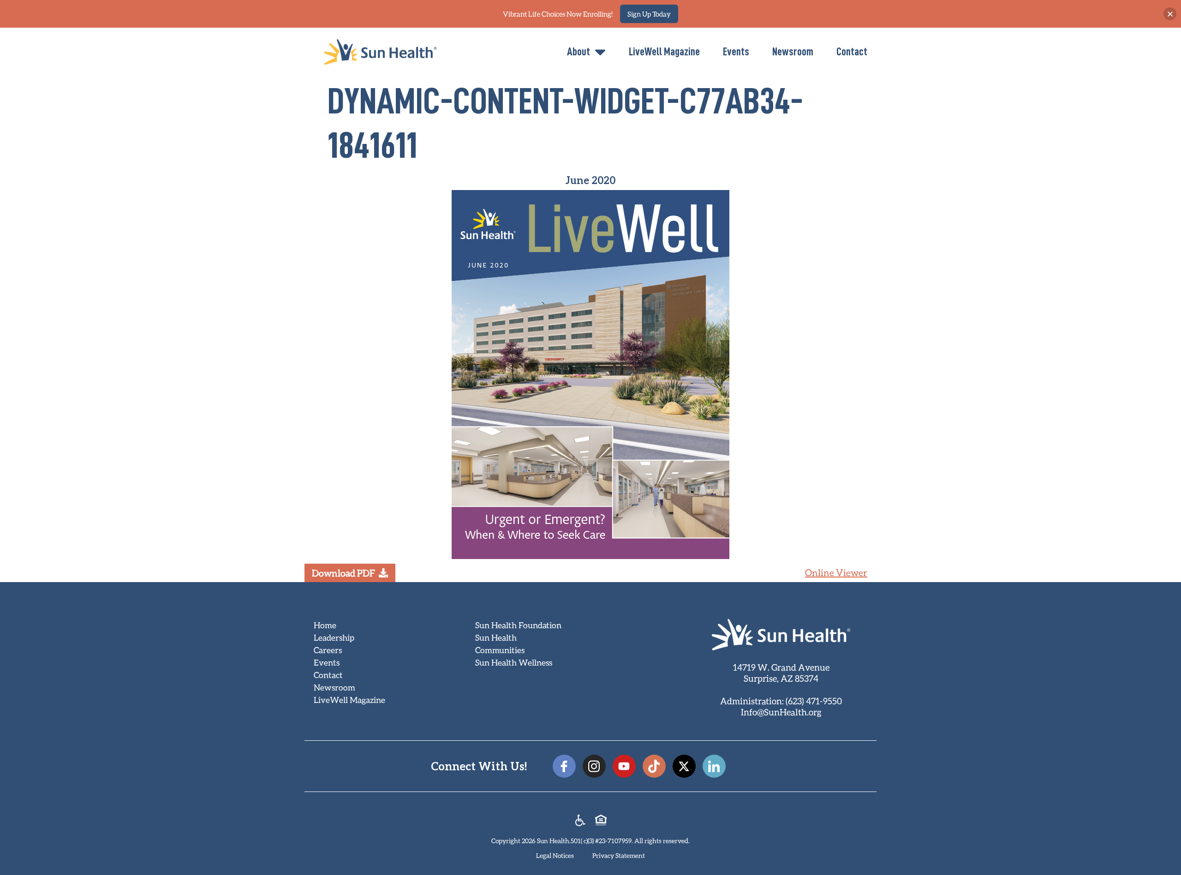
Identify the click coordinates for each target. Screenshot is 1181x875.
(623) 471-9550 (814, 701)
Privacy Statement (618, 855)
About (578, 51)
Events (736, 51)
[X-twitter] (684, 766)
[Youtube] (624, 766)
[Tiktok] (654, 766)
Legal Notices (555, 855)
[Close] (1169, 13)
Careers (328, 650)
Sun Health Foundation (518, 625)
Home (325, 625)
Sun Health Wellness (513, 662)
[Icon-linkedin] (714, 766)
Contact (851, 51)
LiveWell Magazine (664, 51)
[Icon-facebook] (564, 766)
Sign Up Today (649, 14)
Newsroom (792, 51)
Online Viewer (836, 572)
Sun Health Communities (500, 643)
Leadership (334, 637)
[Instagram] (594, 766)
